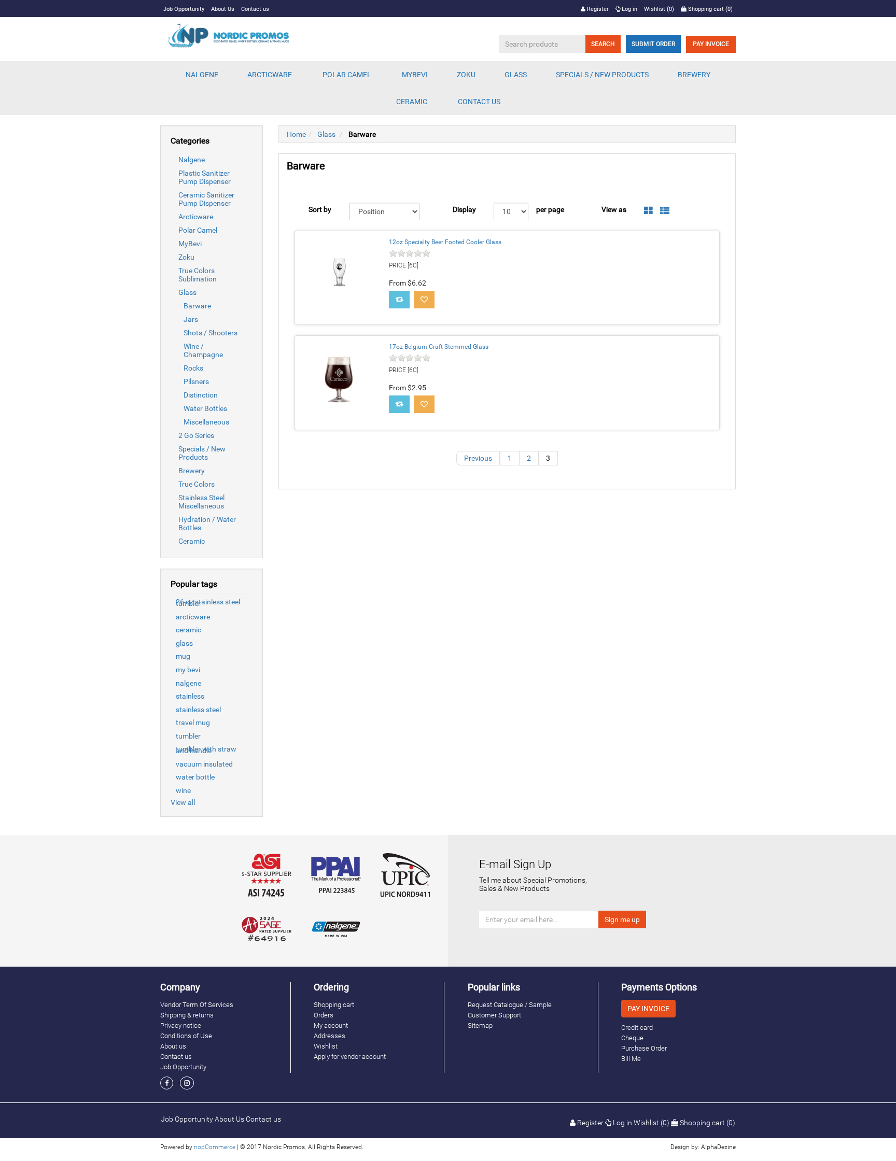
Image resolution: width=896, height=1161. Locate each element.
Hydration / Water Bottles (207, 523)
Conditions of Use (186, 1036)
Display (464, 209)
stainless (190, 696)
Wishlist (326, 1046)
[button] (202, 74)
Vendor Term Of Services (196, 1005)
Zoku (186, 257)
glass (184, 643)
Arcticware (195, 217)
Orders (323, 1015)
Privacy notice (180, 1025)
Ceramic (191, 541)
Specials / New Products (202, 453)
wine (183, 790)
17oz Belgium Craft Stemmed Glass (438, 346)
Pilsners (196, 381)
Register (597, 9)
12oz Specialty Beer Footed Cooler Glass (445, 242)
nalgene (188, 683)
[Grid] (648, 211)
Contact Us (479, 101)
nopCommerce (214, 1147)
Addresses (329, 1036)
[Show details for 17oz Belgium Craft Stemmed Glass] (339, 380)
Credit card (637, 1027)
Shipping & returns (187, 1015)
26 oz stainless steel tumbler (208, 602)
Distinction (201, 395)
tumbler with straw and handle (206, 750)
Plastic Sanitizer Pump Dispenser (204, 177)
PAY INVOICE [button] (648, 1008)
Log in (628, 9)
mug (183, 656)
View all (183, 802)
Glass (187, 292)
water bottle (195, 777)
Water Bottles (205, 408)
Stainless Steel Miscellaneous (201, 501)
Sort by (320, 209)
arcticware (193, 617)
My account (331, 1025)
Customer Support (494, 1015)
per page (550, 209)
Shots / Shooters (210, 333)
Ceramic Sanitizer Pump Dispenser (206, 199)
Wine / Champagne (203, 350)
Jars (191, 319)
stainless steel (198, 709)
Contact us (255, 9)
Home (296, 134)
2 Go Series (196, 435)
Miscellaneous (206, 422)
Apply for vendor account (350, 1056)
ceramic (188, 630)
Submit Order (653, 44)
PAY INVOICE (711, 44)
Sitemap (480, 1025)
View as (613, 209)
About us (173, 1046)
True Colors (196, 484)
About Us (222, 9)
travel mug (193, 722)
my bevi (188, 670)
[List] (664, 211)
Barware (197, 306)
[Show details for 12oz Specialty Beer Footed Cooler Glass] (339, 275)
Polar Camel (347, 74)
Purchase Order (644, 1048)
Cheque (632, 1038)
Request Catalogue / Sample (510, 1005)
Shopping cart (334, 1005)
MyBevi (190, 243)
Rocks (193, 368)
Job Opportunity (183, 9)
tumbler (188, 736)
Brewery (191, 470)
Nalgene (191, 159)
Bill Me (631, 1059)
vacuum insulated (204, 764)
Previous (478, 458)
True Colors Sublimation (197, 274)
